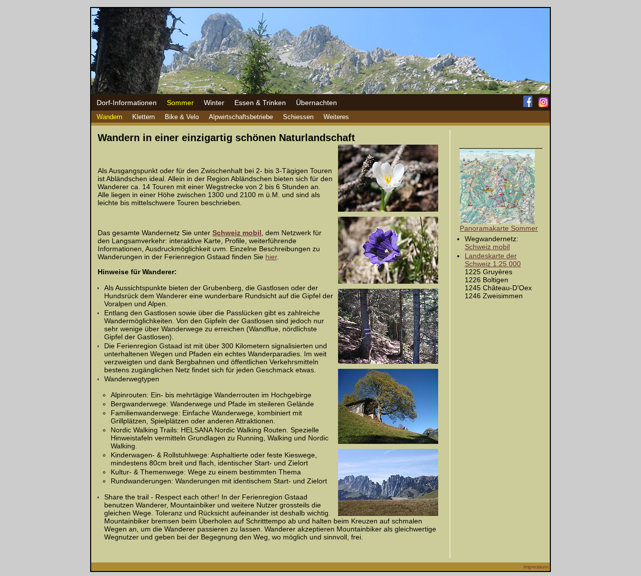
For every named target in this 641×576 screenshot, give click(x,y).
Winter (214, 103)
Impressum (535, 566)
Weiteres (336, 117)
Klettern (143, 117)
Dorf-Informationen (127, 103)
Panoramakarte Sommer (499, 228)
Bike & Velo (182, 117)
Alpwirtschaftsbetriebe (241, 117)
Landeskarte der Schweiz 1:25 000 (493, 260)
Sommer (180, 103)
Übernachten (316, 103)
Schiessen (298, 117)
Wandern (109, 117)
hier (271, 257)
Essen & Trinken (260, 103)
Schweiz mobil (487, 247)
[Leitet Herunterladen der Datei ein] (497, 222)
